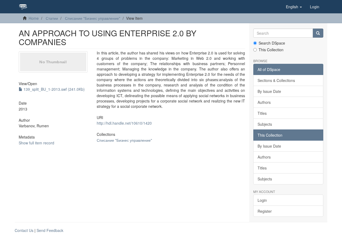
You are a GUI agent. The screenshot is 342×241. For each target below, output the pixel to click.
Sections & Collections (276, 80)
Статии (52, 18)
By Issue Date (269, 91)
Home (34, 18)
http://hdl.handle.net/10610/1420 (124, 123)
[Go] (318, 33)
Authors (264, 102)
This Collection (271, 49)
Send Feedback (50, 230)
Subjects (265, 124)
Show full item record (36, 142)
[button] (294, 6)
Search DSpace (272, 43)
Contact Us (24, 230)
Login (262, 200)
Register (265, 211)
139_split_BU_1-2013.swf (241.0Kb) (53, 89)
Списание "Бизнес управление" (92, 18)
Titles (262, 113)
